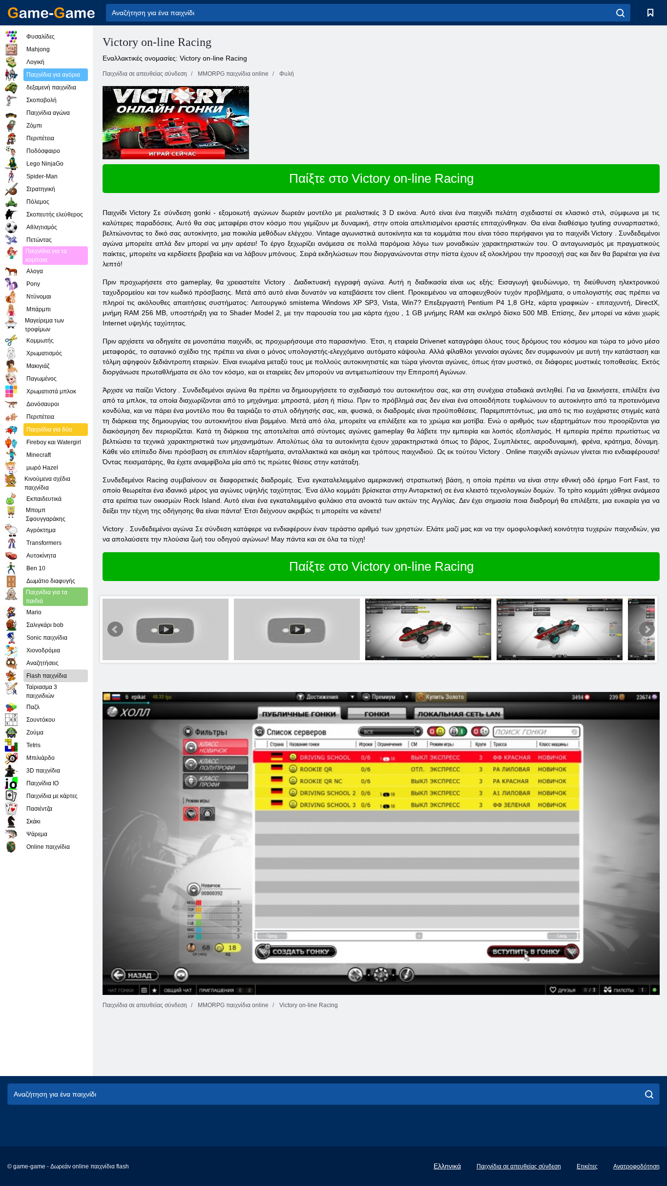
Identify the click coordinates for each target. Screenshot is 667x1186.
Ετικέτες (587, 1166)
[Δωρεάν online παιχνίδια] (51, 12)
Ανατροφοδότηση (636, 1166)
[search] (620, 12)
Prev (115, 629)
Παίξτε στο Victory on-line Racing (381, 178)
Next (647, 629)
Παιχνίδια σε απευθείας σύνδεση (519, 1166)
